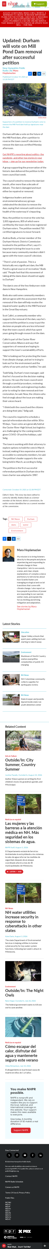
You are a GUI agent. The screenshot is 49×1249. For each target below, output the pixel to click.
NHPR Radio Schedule (14, 1182)
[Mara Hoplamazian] (8, 554)
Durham (30, 519)
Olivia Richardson (12, 1066)
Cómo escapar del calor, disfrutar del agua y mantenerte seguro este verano (21, 1053)
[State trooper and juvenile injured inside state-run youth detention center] (11, 699)
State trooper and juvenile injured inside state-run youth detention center (32, 702)
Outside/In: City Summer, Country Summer (20, 764)
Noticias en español (13, 819)
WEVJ (7, 1211)
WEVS (7, 1219)
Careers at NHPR (12, 1187)
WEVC (8, 1205)
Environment (17, 531)
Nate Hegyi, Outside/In (14, 1001)
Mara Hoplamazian (10, 72)
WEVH (8, 1209)
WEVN (8, 1213)
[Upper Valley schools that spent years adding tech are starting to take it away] (11, 636)
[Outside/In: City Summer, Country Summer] (23, 741)
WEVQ (8, 1217)
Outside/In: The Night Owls (24, 993)
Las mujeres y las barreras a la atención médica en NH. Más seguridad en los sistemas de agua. (23, 832)
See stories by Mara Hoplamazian (26, 607)
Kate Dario (9, 936)
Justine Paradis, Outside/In (16, 775)
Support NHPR (21, 1130)
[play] (4, 1245)
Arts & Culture (11, 756)
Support (40, 4)
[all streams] (45, 1245)
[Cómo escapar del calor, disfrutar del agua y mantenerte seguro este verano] (23, 1027)
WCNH (8, 1202)
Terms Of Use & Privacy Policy (17, 1193)
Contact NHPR (11, 1176)
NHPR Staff (10, 847)
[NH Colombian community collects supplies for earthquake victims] (11, 679)
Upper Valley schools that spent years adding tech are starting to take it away (33, 639)
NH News (15, 519)
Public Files (9, 1198)
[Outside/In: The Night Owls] (23, 971)
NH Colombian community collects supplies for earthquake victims (33, 682)
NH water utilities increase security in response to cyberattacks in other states (23, 921)
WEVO (8, 1215)
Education (25, 632)
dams (13, 525)
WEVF (7, 1207)
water (25, 525)
